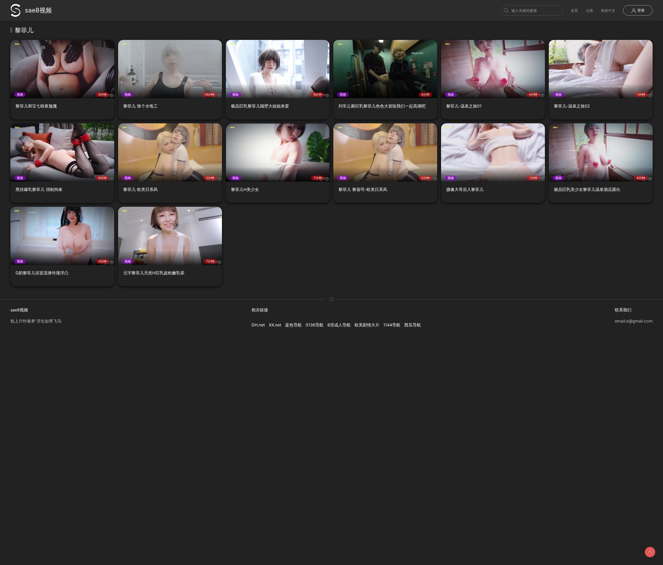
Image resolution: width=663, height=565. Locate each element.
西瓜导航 (412, 324)
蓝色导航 (293, 324)
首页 (574, 10)
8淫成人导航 (339, 324)
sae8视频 (38, 10)
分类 (589, 10)
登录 (640, 10)
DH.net (258, 324)
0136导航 (314, 324)
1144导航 (391, 324)
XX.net (275, 324)
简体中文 (608, 10)
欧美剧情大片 (367, 324)
